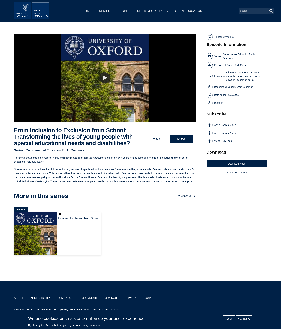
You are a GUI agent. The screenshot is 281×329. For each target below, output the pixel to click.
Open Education (188, 10)
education (231, 72)
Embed (181, 138)
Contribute (65, 297)
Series (104, 10)
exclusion (243, 72)
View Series (184, 196)
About (18, 297)
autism (256, 76)
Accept (229, 318)
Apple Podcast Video (225, 125)
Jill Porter (228, 65)
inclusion (254, 72)
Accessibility (40, 297)
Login (147, 297)
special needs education (239, 76)
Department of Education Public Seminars (55, 150)
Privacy (130, 297)
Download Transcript (236, 172)
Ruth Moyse (241, 65)
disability (230, 80)
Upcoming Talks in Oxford (70, 309)
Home (87, 10)
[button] (104, 77)
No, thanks (244, 318)
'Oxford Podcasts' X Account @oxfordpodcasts (35, 309)
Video (156, 138)
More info (97, 325)
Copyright (89, 297)
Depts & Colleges (152, 10)
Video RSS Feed (223, 141)
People (124, 10)
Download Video (236, 163)
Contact (111, 297)
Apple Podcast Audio (225, 133)
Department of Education (240, 87)
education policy (245, 80)
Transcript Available (224, 37)
